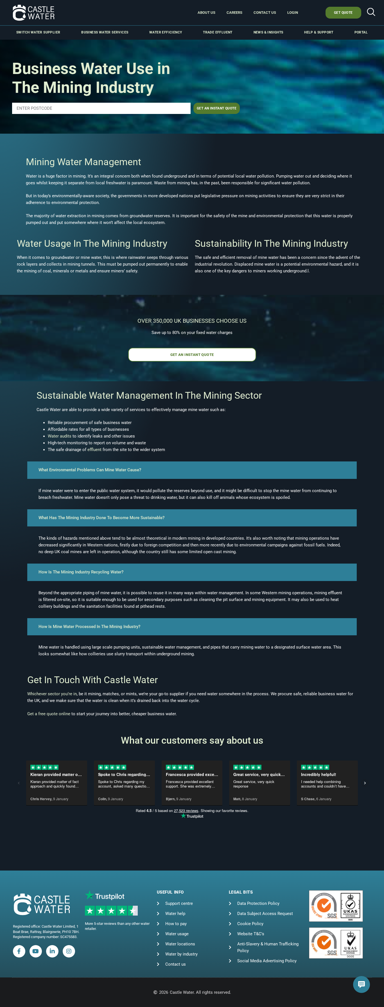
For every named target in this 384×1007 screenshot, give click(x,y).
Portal (361, 32)
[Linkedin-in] (52, 951)
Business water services (104, 32)
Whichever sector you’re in (52, 693)
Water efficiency (165, 32)
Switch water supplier (38, 32)
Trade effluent (217, 32)
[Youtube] (36, 951)
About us (206, 12)
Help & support (318, 32)
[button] (371, 12)
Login (292, 12)
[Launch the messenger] (361, 984)
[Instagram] (69, 951)
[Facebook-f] (19, 951)
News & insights (268, 32)
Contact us (265, 12)
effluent (94, 449)
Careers (234, 12)
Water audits (59, 436)
